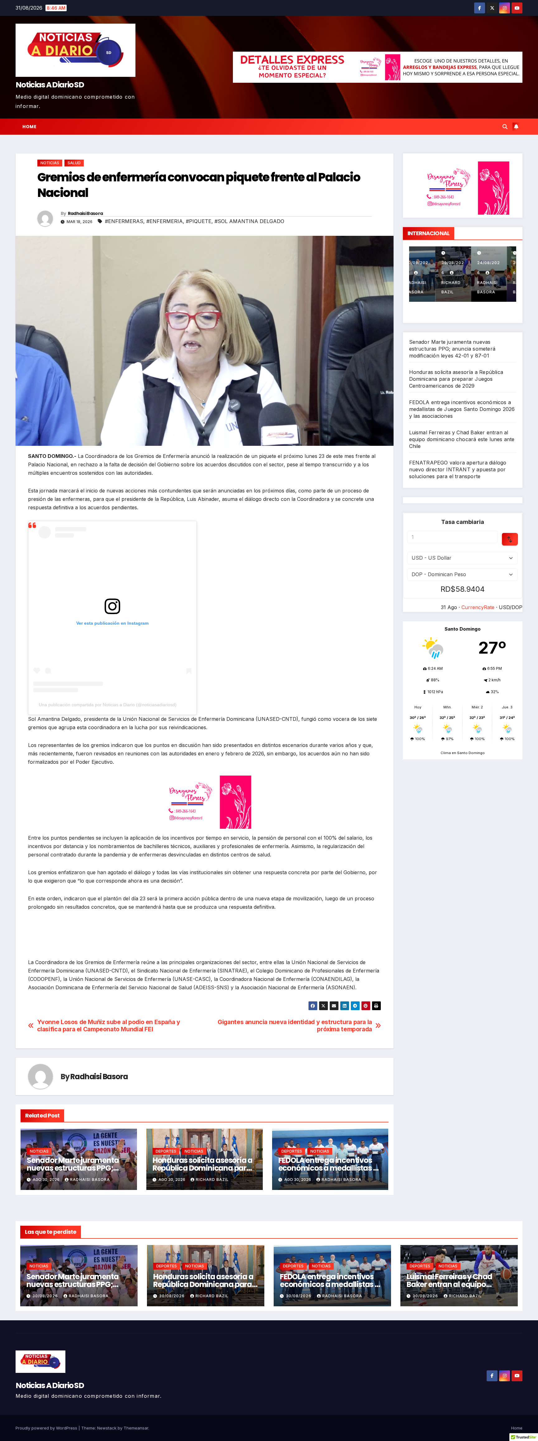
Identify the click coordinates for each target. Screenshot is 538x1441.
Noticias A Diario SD (50, 84)
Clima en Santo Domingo (463, 753)
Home (29, 127)
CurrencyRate (477, 607)
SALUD (74, 163)
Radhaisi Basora (85, 213)
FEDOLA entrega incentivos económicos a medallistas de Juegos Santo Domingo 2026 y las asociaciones (462, 409)
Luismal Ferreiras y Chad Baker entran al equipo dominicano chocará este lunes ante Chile (462, 439)
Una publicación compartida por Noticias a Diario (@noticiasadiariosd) (108, 704)
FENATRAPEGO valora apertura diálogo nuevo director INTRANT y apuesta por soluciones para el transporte (458, 469)
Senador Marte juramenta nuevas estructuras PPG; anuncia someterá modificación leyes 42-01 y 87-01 (452, 349)
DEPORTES (166, 1151)
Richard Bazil (212, 1179)
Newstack (106, 1427)
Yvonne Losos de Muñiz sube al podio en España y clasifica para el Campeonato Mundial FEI (108, 1026)
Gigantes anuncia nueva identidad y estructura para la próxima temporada (295, 1026)
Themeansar (136, 1427)
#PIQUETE (198, 221)
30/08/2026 (45, 1296)
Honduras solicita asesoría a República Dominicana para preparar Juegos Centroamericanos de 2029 (456, 379)
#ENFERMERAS (124, 221)
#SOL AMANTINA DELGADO (249, 221)
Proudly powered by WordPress (47, 1427)
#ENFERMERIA (164, 221)
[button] (505, 127)
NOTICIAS (49, 163)
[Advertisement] (204, 939)
